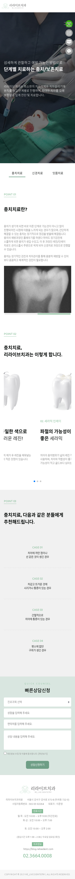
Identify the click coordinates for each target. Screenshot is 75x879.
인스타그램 (69, 31)
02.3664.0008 (37, 855)
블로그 (69, 40)
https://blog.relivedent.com (38, 849)
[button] (34, 481)
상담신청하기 (37, 764)
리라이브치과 (14, 6)
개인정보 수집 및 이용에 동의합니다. (22, 754)
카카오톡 (69, 49)
